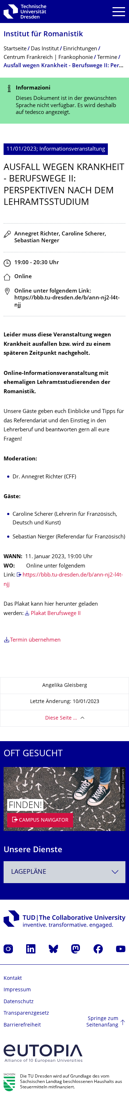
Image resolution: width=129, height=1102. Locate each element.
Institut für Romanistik (43, 34)
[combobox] (64, 872)
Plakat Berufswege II (56, 613)
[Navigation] (118, 11)
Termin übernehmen (35, 640)
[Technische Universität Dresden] (25, 11)
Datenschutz (19, 1002)
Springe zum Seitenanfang (102, 1022)
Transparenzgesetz (26, 1013)
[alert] (64, 101)
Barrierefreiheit (22, 1025)
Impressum (17, 990)
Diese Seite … (61, 718)
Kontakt (13, 978)
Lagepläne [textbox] (28, 872)
